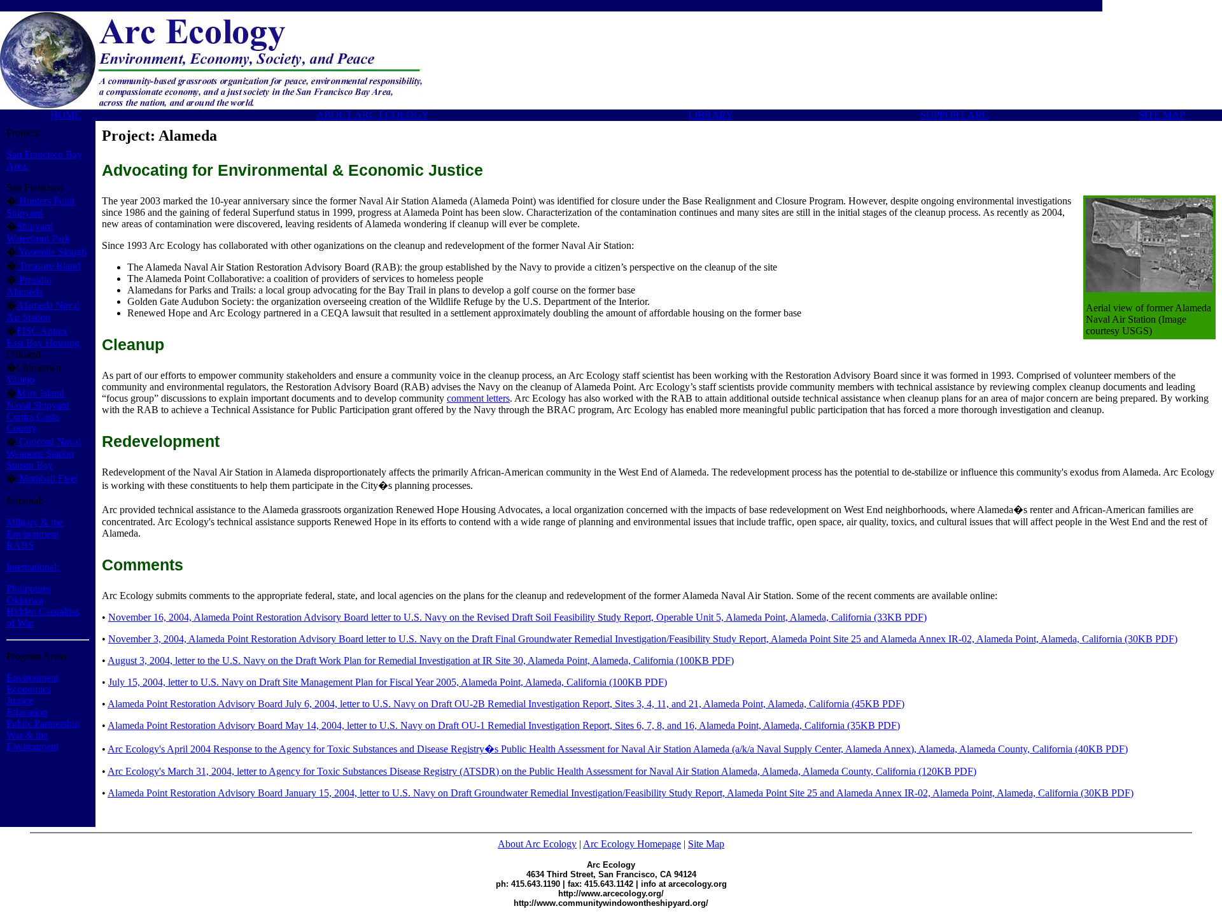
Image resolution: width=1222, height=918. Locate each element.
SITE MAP (1162, 114)
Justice (19, 700)
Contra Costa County (32, 422)
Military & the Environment (34, 528)
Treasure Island (48, 265)
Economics (28, 689)
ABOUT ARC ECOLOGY (372, 114)
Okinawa (24, 600)
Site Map (706, 843)
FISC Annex (42, 330)
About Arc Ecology (537, 843)
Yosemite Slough (52, 251)
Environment (32, 677)
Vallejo (20, 379)
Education (26, 712)
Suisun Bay (29, 465)
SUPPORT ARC (954, 114)
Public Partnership (43, 723)
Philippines (28, 588)
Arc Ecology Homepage (632, 843)
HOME (65, 114)
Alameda (24, 291)
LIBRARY (710, 114)
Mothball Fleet (47, 478)
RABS (20, 545)
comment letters (478, 398)
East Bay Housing (43, 342)
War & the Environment (32, 741)
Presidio (34, 279)
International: (32, 566)
